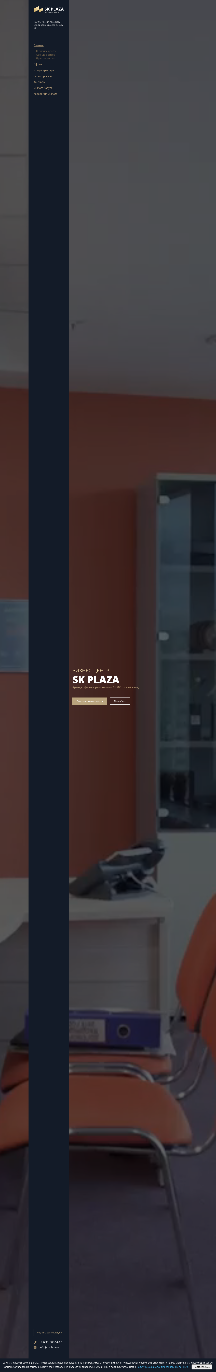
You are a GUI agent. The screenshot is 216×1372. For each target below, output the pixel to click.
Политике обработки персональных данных (162, 1366)
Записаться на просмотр (90, 701)
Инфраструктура (44, 70)
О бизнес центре (46, 51)
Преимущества (45, 58)
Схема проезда (43, 76)
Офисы (38, 64)
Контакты (39, 82)
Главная (39, 45)
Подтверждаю (202, 1366)
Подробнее (120, 701)
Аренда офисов (45, 54)
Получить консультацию (49, 1332)
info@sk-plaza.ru (49, 1347)
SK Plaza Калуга (43, 87)
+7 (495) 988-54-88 (50, 1342)
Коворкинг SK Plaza (45, 93)
